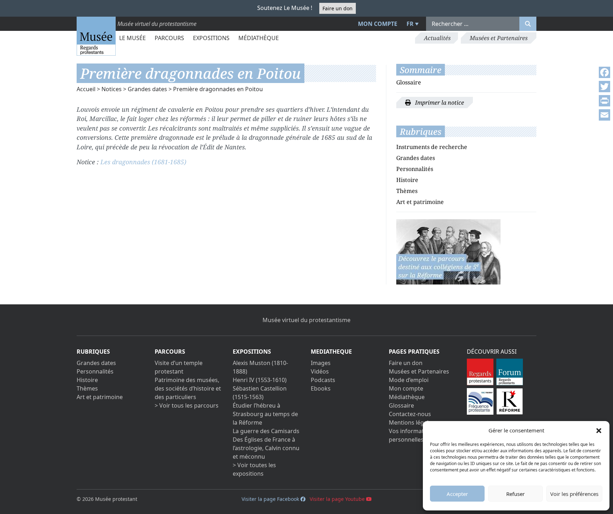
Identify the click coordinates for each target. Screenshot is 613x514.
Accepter (457, 493)
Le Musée (132, 38)
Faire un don (337, 8)
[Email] (604, 115)
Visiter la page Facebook (271, 499)
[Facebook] (604, 72)
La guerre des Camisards (266, 431)
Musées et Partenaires (499, 38)
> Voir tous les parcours (187, 405)
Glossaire (408, 82)
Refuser (515, 493)
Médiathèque (258, 38)
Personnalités (414, 169)
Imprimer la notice (439, 102)
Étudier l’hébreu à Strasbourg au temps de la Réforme (265, 414)
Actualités (437, 38)
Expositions (211, 38)
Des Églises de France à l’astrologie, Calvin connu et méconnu (266, 448)
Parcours (169, 38)
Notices (111, 89)
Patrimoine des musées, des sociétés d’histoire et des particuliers (188, 388)
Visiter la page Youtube (338, 499)
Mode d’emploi (409, 380)
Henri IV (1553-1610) (260, 380)
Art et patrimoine (420, 202)
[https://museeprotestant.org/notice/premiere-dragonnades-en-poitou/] (448, 251)
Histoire (407, 180)
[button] (598, 430)
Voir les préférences (574, 493)
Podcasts (323, 380)
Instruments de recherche (431, 147)
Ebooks (321, 388)
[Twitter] (604, 86)
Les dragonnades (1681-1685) (143, 161)
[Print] (604, 101)
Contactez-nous (410, 414)
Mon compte (377, 24)
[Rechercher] (527, 24)
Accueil (86, 89)
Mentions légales (412, 422)
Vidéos (320, 371)
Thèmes (407, 191)
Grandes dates (147, 89)
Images (321, 363)
